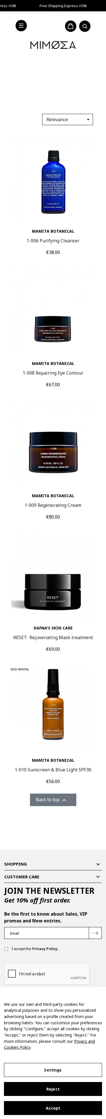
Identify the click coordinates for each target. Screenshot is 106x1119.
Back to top (52, 800)
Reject (53, 1089)
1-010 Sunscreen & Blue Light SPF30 (53, 770)
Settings (53, 1070)
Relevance (69, 119)
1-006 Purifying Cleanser (53, 241)
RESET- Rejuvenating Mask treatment (53, 637)
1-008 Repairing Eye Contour (53, 373)
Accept (53, 1108)
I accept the (34, 948)
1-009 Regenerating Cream (53, 505)
